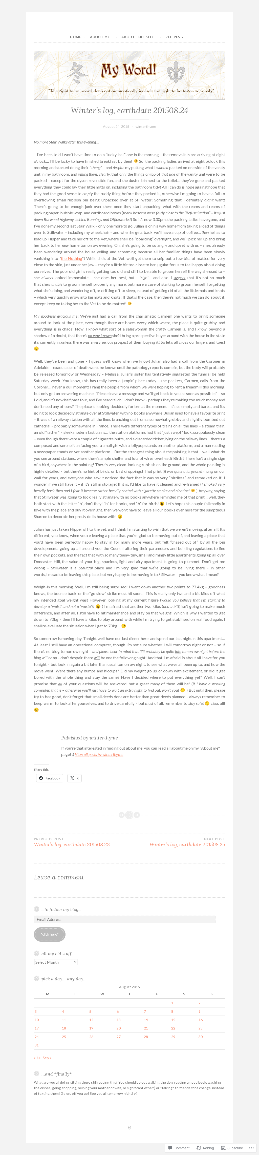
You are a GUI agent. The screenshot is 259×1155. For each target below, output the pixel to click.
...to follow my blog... (61, 909)
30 (201, 1037)
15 (173, 1020)
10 (37, 1020)
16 (201, 1020)
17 (37, 1028)
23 (201, 1028)
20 (119, 1028)
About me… (101, 37)
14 (146, 1020)
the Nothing (71, 258)
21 (146, 1028)
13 (119, 1020)
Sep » (47, 1058)
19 (91, 1028)
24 (37, 1037)
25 (64, 1037)
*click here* (50, 934)
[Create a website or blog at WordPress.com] (129, 1128)
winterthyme (146, 126)
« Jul (37, 1058)
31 (37, 1045)
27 (119, 1037)
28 (146, 1037)
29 (173, 1037)
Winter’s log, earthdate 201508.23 (72, 842)
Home (75, 37)
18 (64, 1028)
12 (91, 1020)
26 (91, 1037)
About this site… (139, 37)
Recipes (172, 37)
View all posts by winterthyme (99, 754)
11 (64, 1020)
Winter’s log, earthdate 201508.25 (187, 842)
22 (173, 1028)
